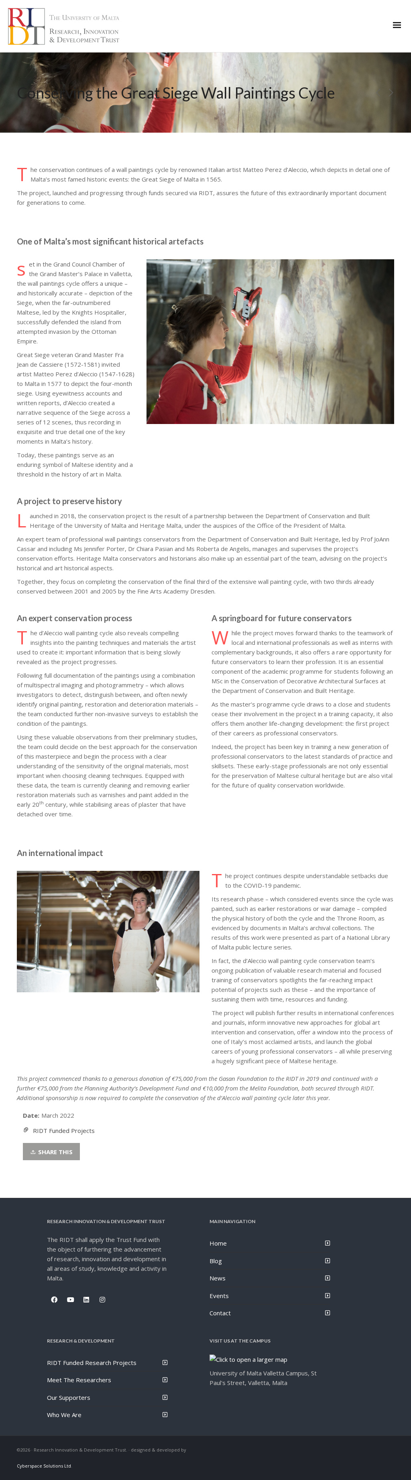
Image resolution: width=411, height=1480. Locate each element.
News (218, 1278)
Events (219, 1296)
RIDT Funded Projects (64, 1131)
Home (218, 1243)
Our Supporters (68, 1397)
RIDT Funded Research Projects (91, 1363)
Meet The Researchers (79, 1380)
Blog (216, 1261)
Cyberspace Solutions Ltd (44, 1466)
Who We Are (64, 1415)
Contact (220, 1313)
